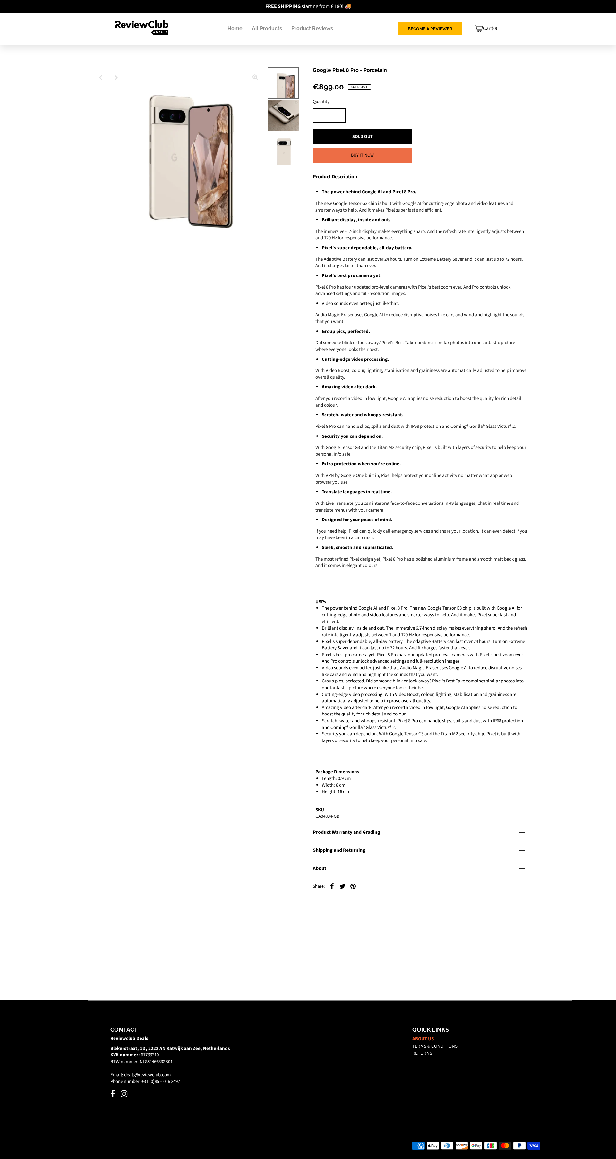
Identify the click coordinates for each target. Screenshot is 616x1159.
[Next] (116, 78)
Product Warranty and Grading (346, 832)
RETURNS (422, 1053)
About (319, 868)
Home (235, 28)
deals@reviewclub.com (147, 1074)
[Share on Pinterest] (353, 886)
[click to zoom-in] (255, 78)
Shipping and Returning (339, 850)
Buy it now (362, 155)
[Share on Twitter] (342, 886)
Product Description (335, 176)
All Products (267, 28)
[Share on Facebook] (332, 886)
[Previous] (101, 78)
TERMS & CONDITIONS (435, 1046)
